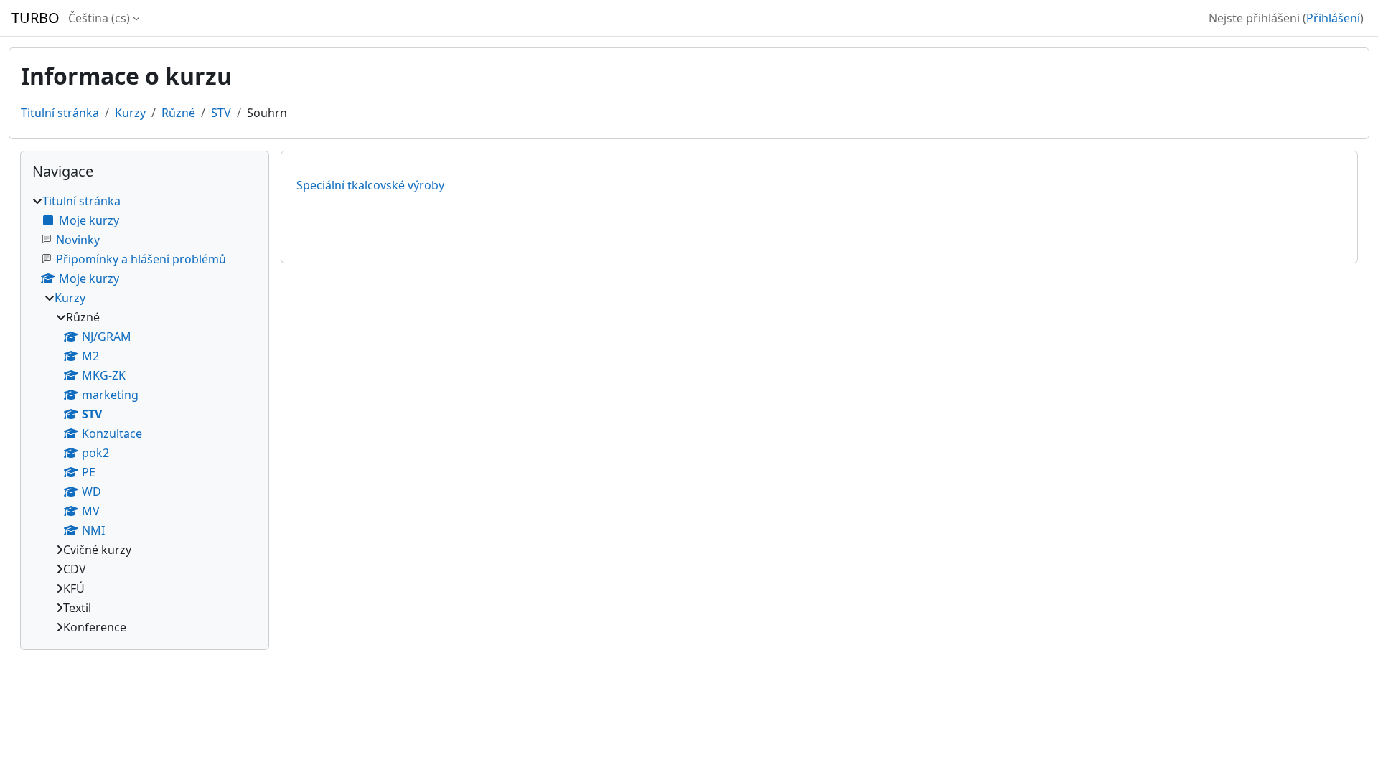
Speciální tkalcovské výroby (370, 185)
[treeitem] (144, 414)
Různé (178, 113)
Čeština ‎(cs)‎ (99, 18)
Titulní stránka (60, 113)
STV (221, 113)
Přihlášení (1333, 18)
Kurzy (130, 113)
